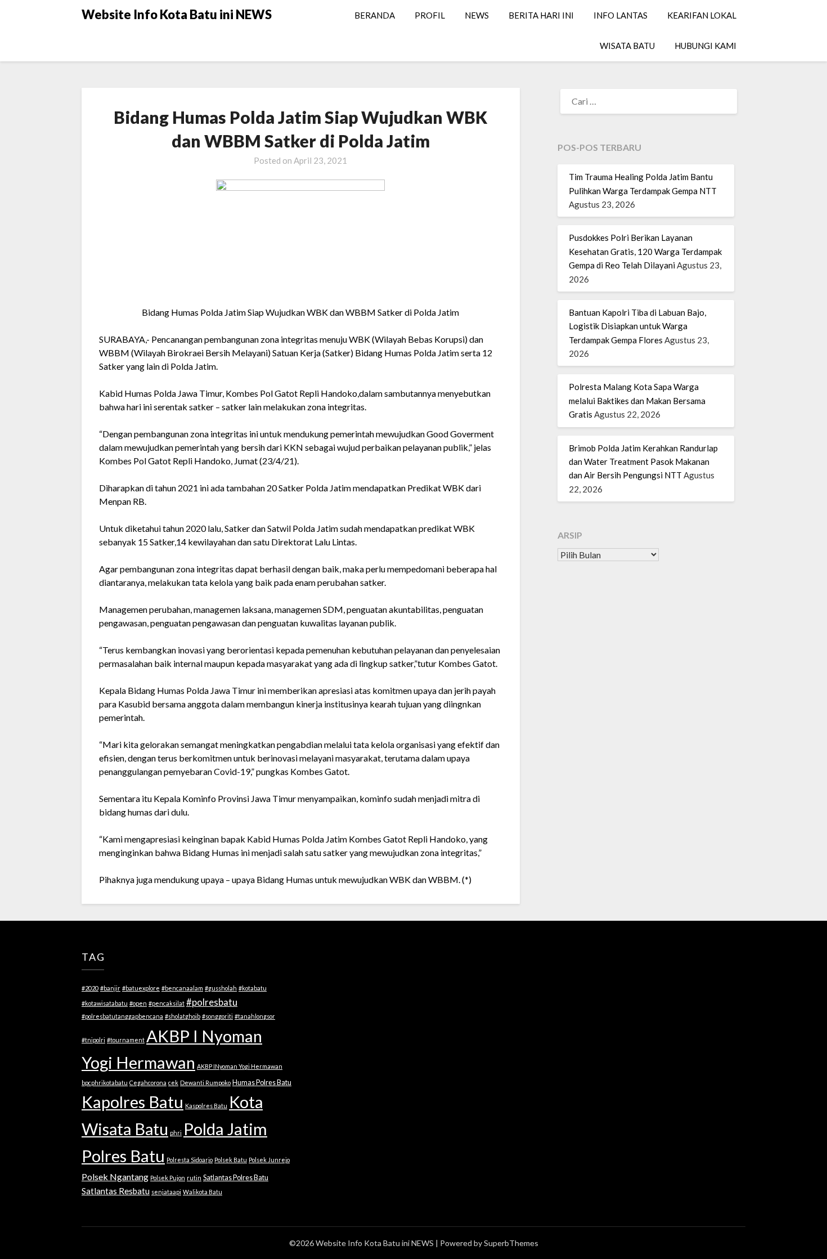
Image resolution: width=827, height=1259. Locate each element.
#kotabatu (253, 988)
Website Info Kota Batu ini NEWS (177, 14)
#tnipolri (93, 1039)
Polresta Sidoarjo (190, 1159)
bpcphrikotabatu (105, 1082)
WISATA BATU (627, 46)
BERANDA (374, 15)
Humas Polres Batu (261, 1082)
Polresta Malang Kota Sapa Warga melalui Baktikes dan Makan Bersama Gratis (637, 400)
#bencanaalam (182, 988)
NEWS (477, 15)
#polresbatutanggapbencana (122, 1016)
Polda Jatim (225, 1129)
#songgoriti (217, 1016)
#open (138, 1003)
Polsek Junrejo (269, 1159)
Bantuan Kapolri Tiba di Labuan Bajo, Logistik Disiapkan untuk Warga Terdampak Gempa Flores (637, 326)
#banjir (110, 988)
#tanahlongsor (255, 1016)
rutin (194, 1177)
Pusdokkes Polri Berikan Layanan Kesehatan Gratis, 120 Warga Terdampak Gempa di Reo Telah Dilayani (645, 251)
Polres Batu (123, 1156)
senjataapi (166, 1191)
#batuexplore (141, 988)
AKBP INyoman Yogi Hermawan (239, 1066)
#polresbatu (211, 1002)
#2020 (90, 988)
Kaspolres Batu (206, 1105)
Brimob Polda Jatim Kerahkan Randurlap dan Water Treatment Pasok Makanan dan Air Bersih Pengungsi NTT (643, 462)
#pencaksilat (167, 1003)
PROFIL (430, 15)
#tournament (126, 1039)
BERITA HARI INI (541, 15)
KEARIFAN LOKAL (701, 15)
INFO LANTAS (621, 15)
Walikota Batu (202, 1191)
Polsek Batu (230, 1159)
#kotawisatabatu (105, 1003)
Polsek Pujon (167, 1177)
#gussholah (221, 988)
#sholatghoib (182, 1016)
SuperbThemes (511, 1243)
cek (173, 1082)
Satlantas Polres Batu (235, 1177)
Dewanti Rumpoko (205, 1082)
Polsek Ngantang (115, 1176)
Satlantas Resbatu (116, 1191)
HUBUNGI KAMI (705, 46)
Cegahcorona (148, 1082)
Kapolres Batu (132, 1102)
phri (176, 1132)
